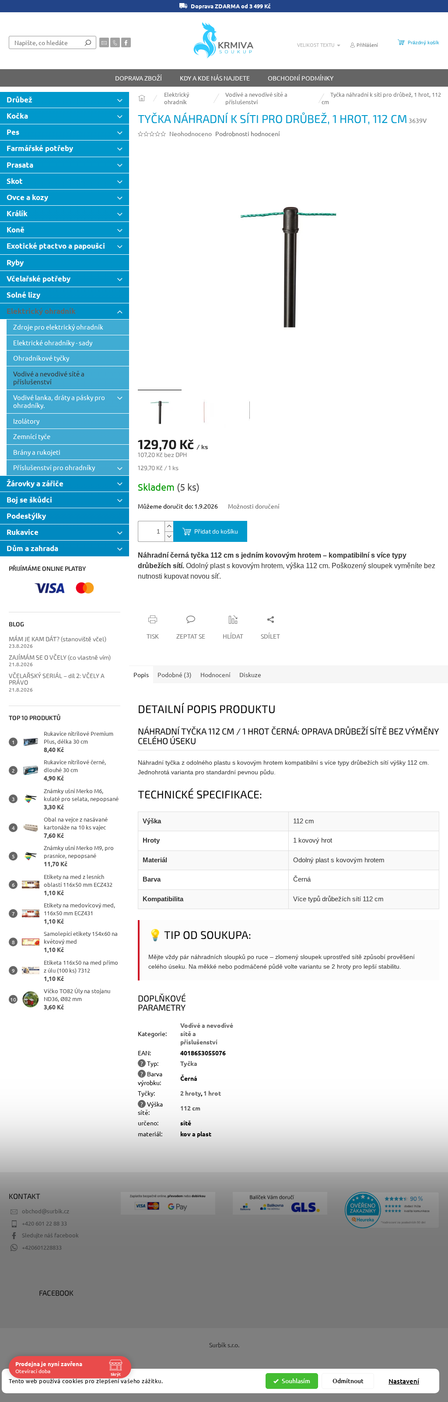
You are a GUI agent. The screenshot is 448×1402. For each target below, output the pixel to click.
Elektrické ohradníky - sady (52, 342)
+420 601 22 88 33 (44, 1223)
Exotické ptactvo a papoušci (56, 245)
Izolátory (26, 421)
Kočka (17, 115)
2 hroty (190, 1093)
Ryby (15, 262)
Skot (15, 181)
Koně (15, 229)
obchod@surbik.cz (45, 1211)
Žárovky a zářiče (35, 483)
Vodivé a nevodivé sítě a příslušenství (48, 377)
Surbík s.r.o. (224, 1345)
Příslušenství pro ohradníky (54, 467)
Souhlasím (296, 1381)
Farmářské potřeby (40, 148)
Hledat (87, 42)
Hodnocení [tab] (215, 674)
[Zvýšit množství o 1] (168, 526)
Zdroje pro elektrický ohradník (58, 327)
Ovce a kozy (27, 197)
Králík (17, 213)
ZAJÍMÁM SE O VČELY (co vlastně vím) (60, 657)
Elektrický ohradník (41, 311)
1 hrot (212, 1093)
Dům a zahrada (32, 548)
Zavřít (185, 602)
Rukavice (22, 532)
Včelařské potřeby (38, 278)
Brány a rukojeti (36, 452)
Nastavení (403, 1381)
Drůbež (19, 99)
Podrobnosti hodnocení (247, 133)
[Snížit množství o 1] (168, 536)
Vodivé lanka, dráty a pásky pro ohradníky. (59, 401)
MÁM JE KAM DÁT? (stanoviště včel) (57, 639)
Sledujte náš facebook (50, 1235)
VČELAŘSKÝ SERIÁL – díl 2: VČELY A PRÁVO (57, 679)
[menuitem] (138, 78)
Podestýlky (26, 515)
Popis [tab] (141, 674)
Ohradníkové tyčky (41, 358)
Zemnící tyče (31, 436)
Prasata (20, 164)
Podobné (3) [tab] (175, 674)
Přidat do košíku (216, 531)
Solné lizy (23, 294)
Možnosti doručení (254, 506)
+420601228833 (42, 1247)
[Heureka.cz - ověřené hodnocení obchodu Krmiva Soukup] (392, 1210)
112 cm (190, 1108)
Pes (13, 132)
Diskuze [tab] (250, 674)
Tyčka (188, 1063)
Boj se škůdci (29, 499)
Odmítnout (348, 1381)
